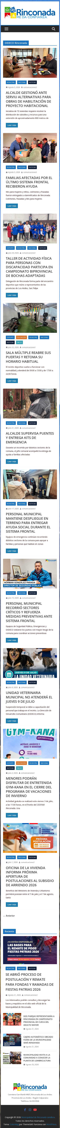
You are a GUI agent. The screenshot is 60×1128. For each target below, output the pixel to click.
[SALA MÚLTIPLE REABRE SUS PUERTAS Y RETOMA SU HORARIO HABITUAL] (30, 318)
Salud (19, 342)
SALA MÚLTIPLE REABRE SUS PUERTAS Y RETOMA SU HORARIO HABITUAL (28, 357)
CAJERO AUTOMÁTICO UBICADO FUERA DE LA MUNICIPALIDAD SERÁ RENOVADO (38, 1040)
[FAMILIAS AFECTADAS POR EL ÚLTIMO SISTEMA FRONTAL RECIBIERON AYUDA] (30, 148)
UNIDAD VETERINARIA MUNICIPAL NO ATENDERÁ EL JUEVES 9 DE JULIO (29, 697)
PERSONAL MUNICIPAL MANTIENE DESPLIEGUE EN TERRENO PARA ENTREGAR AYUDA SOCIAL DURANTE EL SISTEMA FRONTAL (28, 523)
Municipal (11, 82)
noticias (32, 82)
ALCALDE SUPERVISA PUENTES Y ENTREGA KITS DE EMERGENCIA (30, 437)
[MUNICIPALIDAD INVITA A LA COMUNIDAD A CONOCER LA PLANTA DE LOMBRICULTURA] (12, 1060)
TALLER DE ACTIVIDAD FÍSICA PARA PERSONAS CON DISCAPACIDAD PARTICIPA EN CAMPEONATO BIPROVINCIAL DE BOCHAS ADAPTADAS (29, 267)
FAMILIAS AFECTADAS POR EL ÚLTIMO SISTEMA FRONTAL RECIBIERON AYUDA (29, 182)
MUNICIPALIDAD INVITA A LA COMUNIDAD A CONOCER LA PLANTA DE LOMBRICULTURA (37, 1057)
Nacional (22, 82)
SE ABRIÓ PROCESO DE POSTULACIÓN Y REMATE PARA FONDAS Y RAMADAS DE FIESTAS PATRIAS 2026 (30, 982)
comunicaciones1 (30, 87)
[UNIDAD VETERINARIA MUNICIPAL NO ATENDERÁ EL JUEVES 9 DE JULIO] (30, 663)
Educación (21, 337)
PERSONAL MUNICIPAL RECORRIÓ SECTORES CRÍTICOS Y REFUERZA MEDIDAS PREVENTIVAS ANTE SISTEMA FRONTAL (29, 612)
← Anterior (9, 915)
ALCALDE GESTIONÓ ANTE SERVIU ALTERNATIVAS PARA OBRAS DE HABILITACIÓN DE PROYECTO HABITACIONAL (28, 99)
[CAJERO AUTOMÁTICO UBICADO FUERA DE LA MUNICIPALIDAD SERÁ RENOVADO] (12, 1042)
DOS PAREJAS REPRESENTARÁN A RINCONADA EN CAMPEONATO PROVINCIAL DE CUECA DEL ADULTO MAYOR (38, 1020)
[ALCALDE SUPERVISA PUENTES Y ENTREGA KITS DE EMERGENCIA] (30, 403)
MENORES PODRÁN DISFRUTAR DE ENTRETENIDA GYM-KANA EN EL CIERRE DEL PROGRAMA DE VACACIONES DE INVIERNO (29, 787)
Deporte (10, 248)
